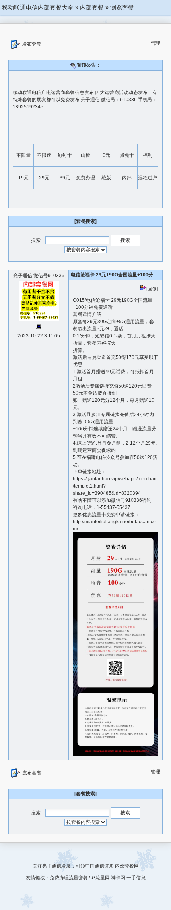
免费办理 (85, 178)
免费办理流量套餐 (69, 878)
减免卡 (127, 155)
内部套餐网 (127, 866)
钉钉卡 (65, 155)
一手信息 (136, 878)
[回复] (152, 289)
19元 (23, 178)
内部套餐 (92, 7)
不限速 (44, 155)
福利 (147, 155)
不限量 (23, 155)
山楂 (85, 155)
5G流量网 (99, 878)
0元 (106, 155)
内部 (127, 178)
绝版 (106, 178)
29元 (44, 178)
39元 (65, 178)
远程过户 (147, 178)
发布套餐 (31, 44)
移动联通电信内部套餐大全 (38, 7)
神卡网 (118, 878)
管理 (155, 43)
